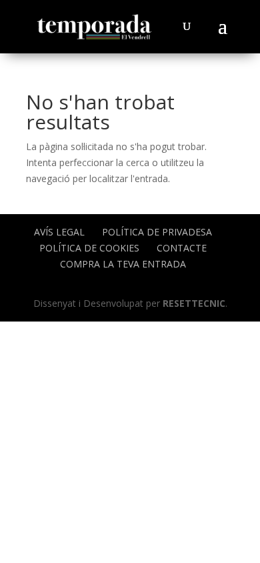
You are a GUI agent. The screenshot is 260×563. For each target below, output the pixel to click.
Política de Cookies (89, 247)
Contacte (182, 247)
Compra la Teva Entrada (123, 263)
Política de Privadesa (157, 231)
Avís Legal (59, 231)
